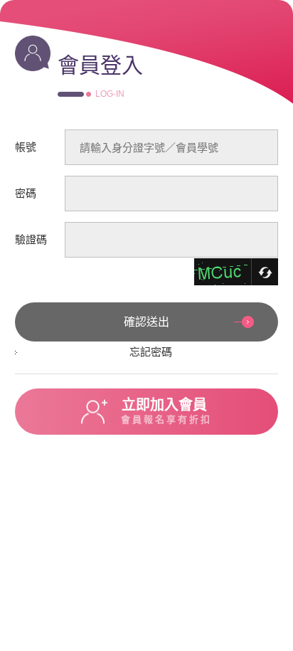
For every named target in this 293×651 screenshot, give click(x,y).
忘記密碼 (150, 352)
